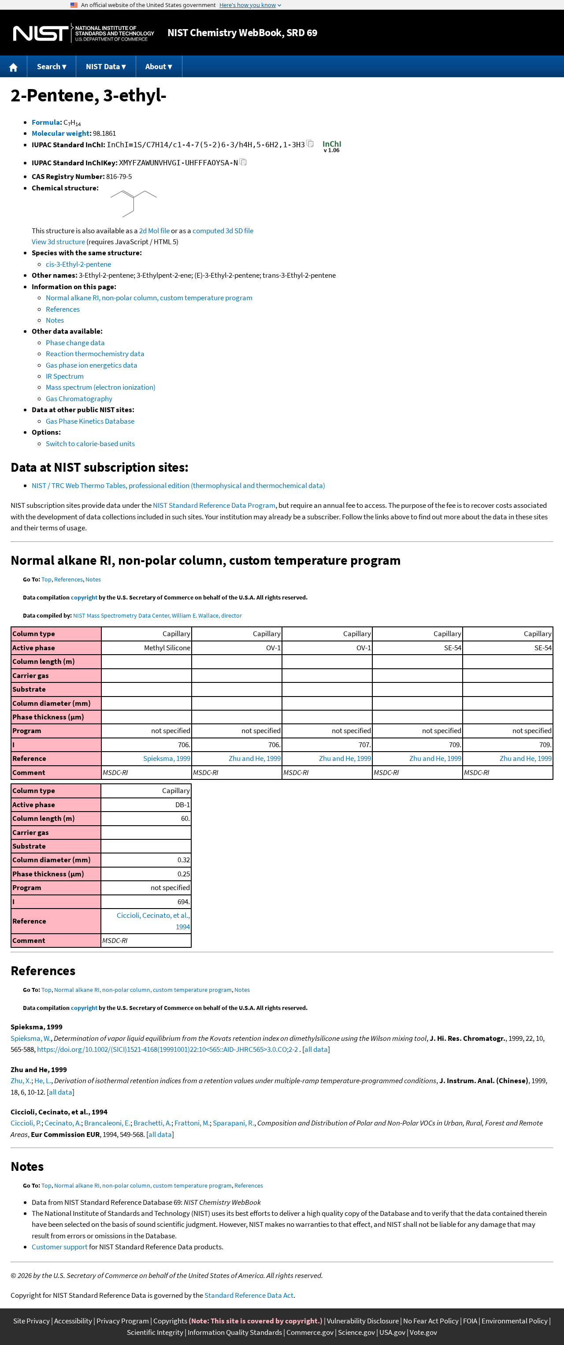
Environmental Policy (515, 1321)
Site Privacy (31, 1321)
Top (46, 579)
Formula (46, 122)
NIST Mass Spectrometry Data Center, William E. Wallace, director (157, 615)
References (63, 309)
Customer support (60, 1247)
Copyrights (170, 1321)
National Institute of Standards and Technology (83, 33)
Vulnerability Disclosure (363, 1321)
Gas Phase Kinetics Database (90, 421)
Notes (55, 320)
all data (316, 1049)
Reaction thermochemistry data (95, 353)
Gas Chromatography (79, 398)
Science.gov (356, 1332)
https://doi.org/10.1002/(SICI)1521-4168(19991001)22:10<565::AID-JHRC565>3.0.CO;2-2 (167, 1049)
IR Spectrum (65, 376)
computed (208, 230)
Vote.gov (423, 1332)
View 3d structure (58, 241)
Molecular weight (60, 133)
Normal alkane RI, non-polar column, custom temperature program (149, 297)
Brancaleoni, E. (107, 1123)
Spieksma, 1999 (166, 758)
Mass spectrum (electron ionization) (101, 387)
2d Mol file (154, 230)
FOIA (470, 1321)
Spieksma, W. (31, 1038)
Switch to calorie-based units (90, 443)
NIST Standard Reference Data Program (214, 505)
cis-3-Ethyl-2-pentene (78, 264)
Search (48, 66)
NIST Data (103, 66)
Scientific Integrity (155, 1332)
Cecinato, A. (63, 1123)
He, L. (42, 1080)
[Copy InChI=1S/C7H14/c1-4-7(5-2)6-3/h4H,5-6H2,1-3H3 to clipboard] (310, 146)
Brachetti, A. (152, 1123)
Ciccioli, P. (26, 1123)
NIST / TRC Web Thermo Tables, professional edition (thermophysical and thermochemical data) (178, 485)
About (155, 66)
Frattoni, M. (192, 1123)
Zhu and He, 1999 (255, 758)
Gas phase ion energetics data (91, 365)
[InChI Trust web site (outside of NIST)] (332, 151)
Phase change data (75, 342)
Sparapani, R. (233, 1123)
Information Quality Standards (235, 1332)
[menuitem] (13, 66)
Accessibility (73, 1321)
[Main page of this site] (13, 66)
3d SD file (239, 230)
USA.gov (392, 1332)
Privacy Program (122, 1321)
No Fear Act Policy (431, 1321)
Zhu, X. (21, 1080)
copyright (84, 597)
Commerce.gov (310, 1332)
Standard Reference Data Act (248, 1295)
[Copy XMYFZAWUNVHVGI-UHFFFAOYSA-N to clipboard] (243, 164)
